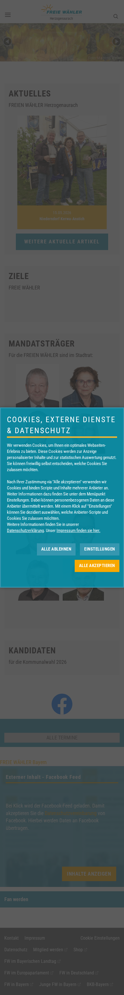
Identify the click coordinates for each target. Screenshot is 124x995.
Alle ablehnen (56, 549)
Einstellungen (99, 549)
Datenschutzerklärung (25, 530)
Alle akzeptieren (97, 565)
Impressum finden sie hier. (78, 530)
